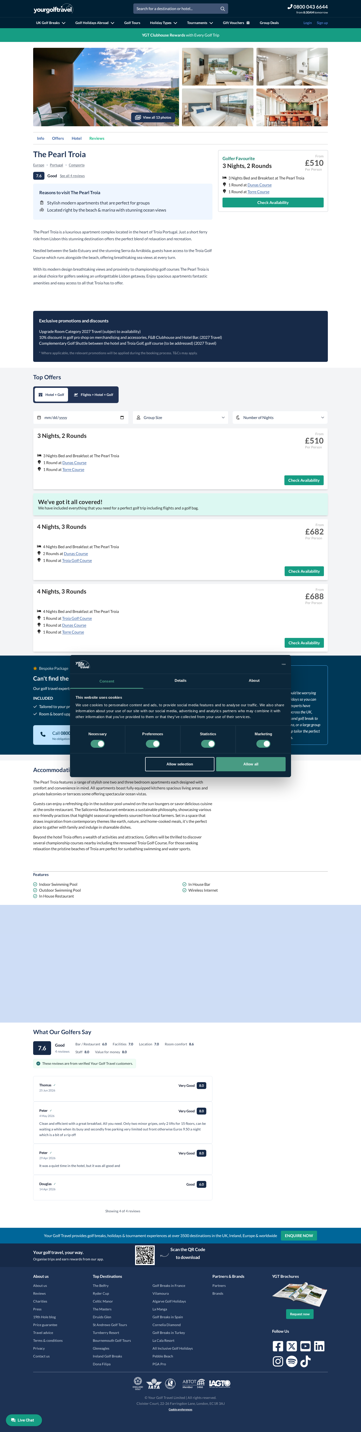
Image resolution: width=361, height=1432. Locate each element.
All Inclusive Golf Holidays (173, 1348)
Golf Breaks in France (169, 1285)
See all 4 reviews (72, 176)
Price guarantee (45, 1325)
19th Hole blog (44, 1317)
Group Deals (269, 23)
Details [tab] (181, 680)
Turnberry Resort (106, 1333)
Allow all (250, 764)
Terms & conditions (48, 1340)
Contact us (41, 1356)
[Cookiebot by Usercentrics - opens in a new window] (264, 664)
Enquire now (299, 1235)
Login (308, 23)
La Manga (160, 1309)
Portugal (56, 165)
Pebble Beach (163, 1356)
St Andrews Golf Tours (110, 1325)
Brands (217, 1293)
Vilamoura (161, 1293)
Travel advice (43, 1333)
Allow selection (180, 764)
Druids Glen (102, 1317)
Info (40, 138)
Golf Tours (132, 23)
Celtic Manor (103, 1301)
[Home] (53, 8)
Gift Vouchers (233, 23)
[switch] (153, 744)
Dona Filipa (102, 1364)
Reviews (96, 138)
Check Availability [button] (273, 202)
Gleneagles (101, 1348)
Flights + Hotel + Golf (97, 395)
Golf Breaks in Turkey (169, 1333)
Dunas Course (260, 184)
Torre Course (258, 191)
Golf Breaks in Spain (168, 1317)
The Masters (102, 1309)
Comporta (76, 165)
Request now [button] (300, 1314)
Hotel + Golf (54, 395)
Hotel (77, 138)
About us (40, 1285)
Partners (219, 1285)
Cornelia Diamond (167, 1325)
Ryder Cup (101, 1293)
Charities (40, 1301)
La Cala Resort (163, 1340)
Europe (38, 165)
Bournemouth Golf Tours (112, 1340)
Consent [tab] (106, 681)
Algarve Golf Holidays (169, 1301)
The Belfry (101, 1285)
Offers (58, 138)
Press (37, 1309)
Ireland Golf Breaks (107, 1356)
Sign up (322, 23)
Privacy (39, 1348)
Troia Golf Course (77, 560)
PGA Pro (159, 1364)
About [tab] (254, 680)
